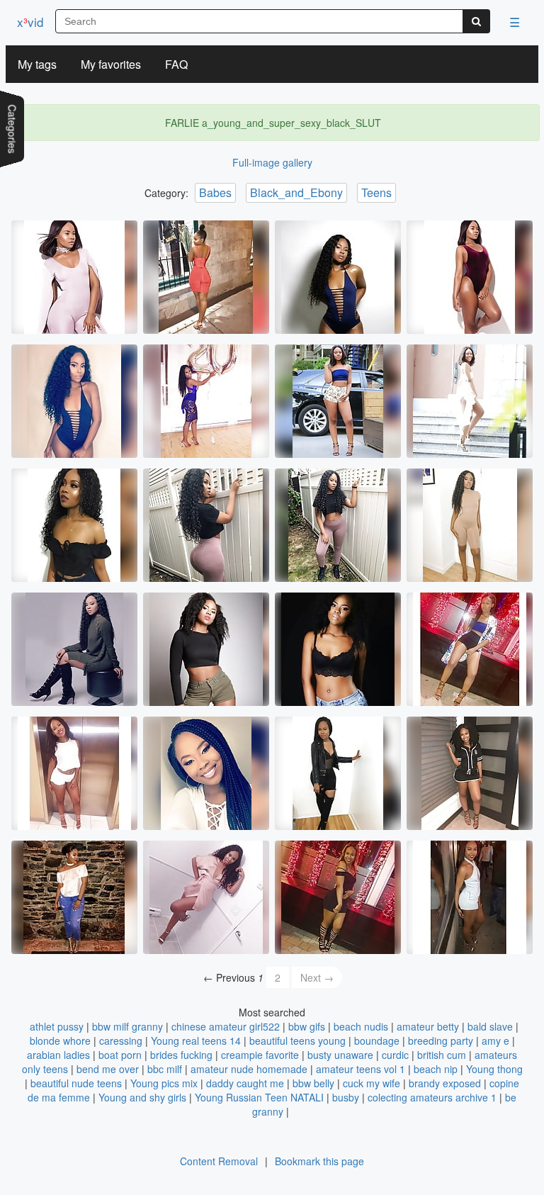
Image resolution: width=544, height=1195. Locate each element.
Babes (215, 192)
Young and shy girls (142, 1097)
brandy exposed (445, 1083)
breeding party (440, 1040)
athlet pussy (57, 1026)
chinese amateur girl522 (225, 1026)
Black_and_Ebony (296, 192)
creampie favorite (260, 1055)
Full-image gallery (272, 162)
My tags (37, 64)
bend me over (107, 1069)
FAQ (176, 64)
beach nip (436, 1069)
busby (345, 1097)
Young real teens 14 (196, 1040)
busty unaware (340, 1055)
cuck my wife (371, 1083)
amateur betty (428, 1026)
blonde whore (60, 1040)
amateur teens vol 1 (360, 1069)
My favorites (111, 64)
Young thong (494, 1069)
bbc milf (164, 1069)
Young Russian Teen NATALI (259, 1097)
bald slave (490, 1026)
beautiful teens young (297, 1040)
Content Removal (219, 1161)
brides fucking (181, 1055)
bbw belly (313, 1083)
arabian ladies (58, 1055)
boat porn (120, 1055)
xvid (30, 21)
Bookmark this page (319, 1161)
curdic (395, 1055)
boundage (377, 1040)
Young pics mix (164, 1083)
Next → (317, 977)
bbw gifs (306, 1026)
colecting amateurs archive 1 (432, 1097)
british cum (441, 1055)
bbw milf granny (127, 1026)
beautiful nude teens (76, 1083)
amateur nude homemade (249, 1069)
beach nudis (361, 1026)
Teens (376, 192)
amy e (495, 1040)
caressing (120, 1040)
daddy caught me (245, 1083)
